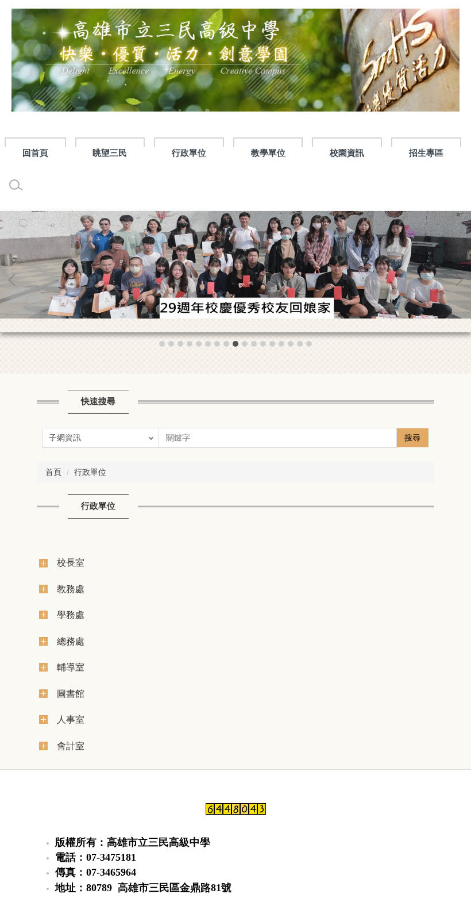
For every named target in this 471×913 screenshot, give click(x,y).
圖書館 (70, 693)
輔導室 (70, 667)
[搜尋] (16, 185)
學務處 (70, 614)
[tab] (162, 344)
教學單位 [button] (268, 153)
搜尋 (412, 437)
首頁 (53, 472)
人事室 (70, 719)
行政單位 (90, 472)
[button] (14, 280)
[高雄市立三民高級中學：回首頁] (235, 63)
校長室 (70, 562)
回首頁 (35, 153)
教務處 (70, 589)
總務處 (70, 641)
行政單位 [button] (189, 153)
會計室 (70, 746)
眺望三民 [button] (109, 153)
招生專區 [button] (426, 153)
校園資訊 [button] (347, 153)
